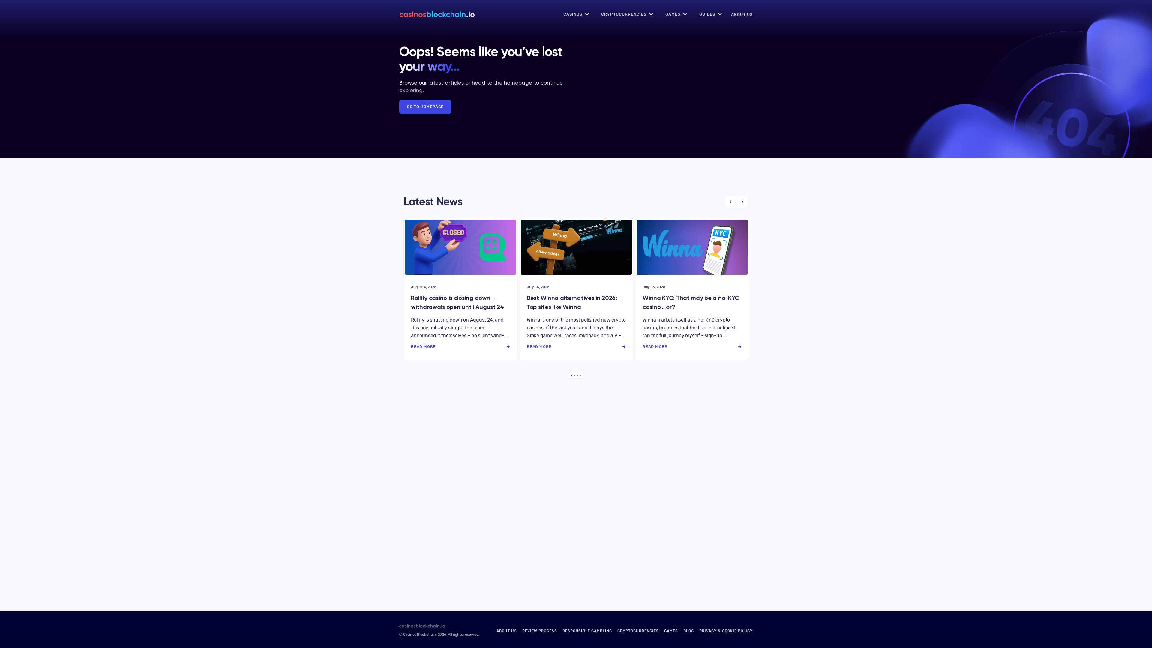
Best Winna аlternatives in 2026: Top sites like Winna (572, 302)
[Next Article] (742, 202)
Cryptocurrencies (623, 14)
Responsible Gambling (587, 631)
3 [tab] (577, 375)
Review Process (539, 631)
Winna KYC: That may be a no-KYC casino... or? (691, 302)
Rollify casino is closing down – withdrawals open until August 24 (457, 302)
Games (672, 14)
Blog (688, 631)
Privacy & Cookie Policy (726, 631)
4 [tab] (580, 375)
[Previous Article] (730, 202)
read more (423, 346)
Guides (707, 14)
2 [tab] (574, 375)
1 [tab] (571, 375)
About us (742, 14)
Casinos (572, 14)
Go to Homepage (425, 106)
